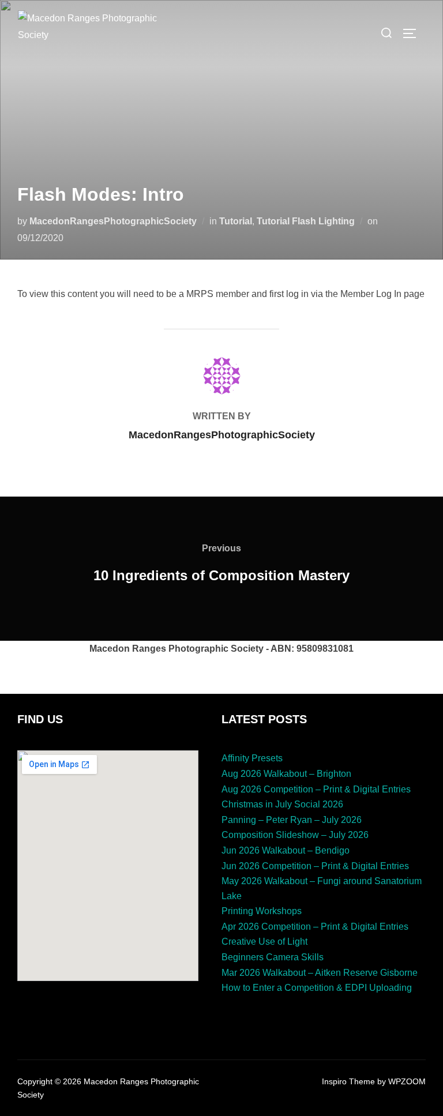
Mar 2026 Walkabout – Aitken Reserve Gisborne (320, 973)
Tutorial (235, 221)
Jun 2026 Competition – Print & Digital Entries (315, 866)
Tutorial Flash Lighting (306, 221)
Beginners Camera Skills (273, 957)
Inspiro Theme (348, 1081)
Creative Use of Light (264, 941)
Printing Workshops (262, 911)
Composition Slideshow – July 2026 (295, 835)
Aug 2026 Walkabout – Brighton (286, 774)
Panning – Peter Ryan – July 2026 (292, 820)
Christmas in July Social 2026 (282, 804)
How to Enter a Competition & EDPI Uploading (317, 988)
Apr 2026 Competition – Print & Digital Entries (315, 926)
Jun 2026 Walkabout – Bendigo (286, 850)
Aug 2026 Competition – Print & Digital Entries (316, 789)
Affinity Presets (252, 758)
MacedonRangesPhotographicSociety (113, 221)
